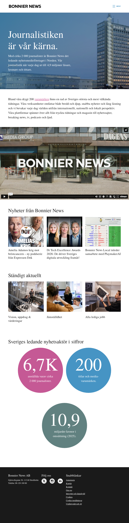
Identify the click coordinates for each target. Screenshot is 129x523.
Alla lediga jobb (95, 317)
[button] (117, 6)
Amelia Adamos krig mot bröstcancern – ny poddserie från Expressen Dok (25, 253)
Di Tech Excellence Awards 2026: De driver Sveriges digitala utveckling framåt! (63, 253)
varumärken (42, 99)
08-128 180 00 (21, 483)
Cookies (69, 497)
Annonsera (70, 480)
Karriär (69, 483)
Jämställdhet (54, 317)
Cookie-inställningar (74, 500)
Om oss (69, 490)
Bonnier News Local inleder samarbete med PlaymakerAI (103, 252)
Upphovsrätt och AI (74, 503)
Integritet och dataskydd (75, 493)
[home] (25, 6)
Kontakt (69, 486)
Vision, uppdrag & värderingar (19, 319)
